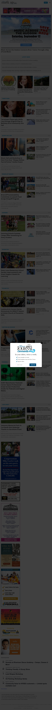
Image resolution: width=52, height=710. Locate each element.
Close (42, 343)
